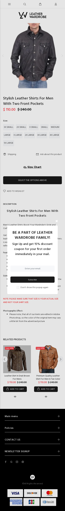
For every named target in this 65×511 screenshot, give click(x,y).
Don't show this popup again (34, 287)
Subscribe (32, 279)
